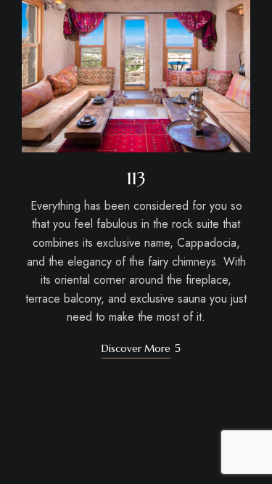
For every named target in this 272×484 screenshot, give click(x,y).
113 (136, 178)
